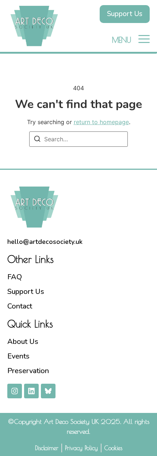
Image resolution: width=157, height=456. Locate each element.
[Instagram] (14, 391)
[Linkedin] (31, 391)
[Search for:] (78, 139)
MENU (121, 39)
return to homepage (101, 122)
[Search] (37, 139)
